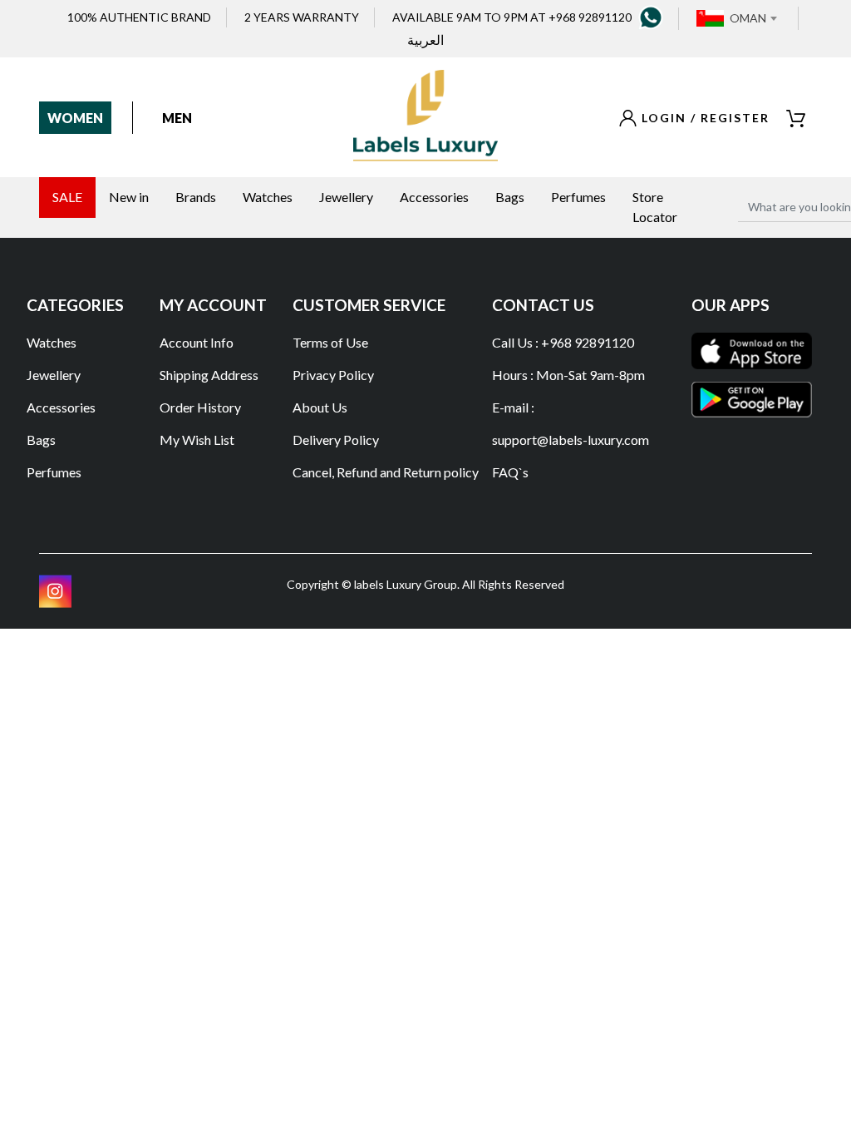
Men (177, 118)
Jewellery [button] (346, 197)
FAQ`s (510, 472)
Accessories (61, 407)
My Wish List (197, 439)
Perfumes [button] (578, 197)
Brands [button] (195, 197)
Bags (41, 439)
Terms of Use (330, 342)
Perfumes (54, 472)
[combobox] (753, 18)
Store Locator (654, 207)
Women (75, 118)
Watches (51, 342)
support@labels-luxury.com (570, 439)
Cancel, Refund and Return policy (386, 472)
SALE (67, 197)
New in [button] (129, 197)
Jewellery (54, 375)
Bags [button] (509, 197)
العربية (425, 39)
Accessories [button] (434, 197)
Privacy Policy (333, 375)
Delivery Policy (336, 439)
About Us (320, 407)
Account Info (197, 342)
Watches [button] (268, 197)
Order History (200, 407)
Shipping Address (209, 375)
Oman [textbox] (748, 18)
